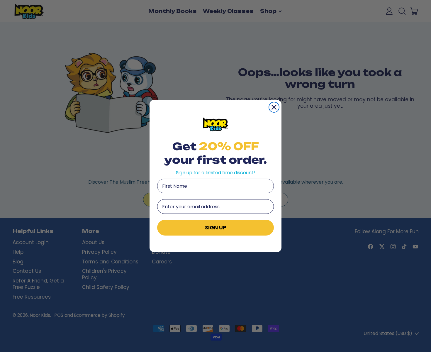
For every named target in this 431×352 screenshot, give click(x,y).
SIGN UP (215, 227)
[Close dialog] (274, 107)
